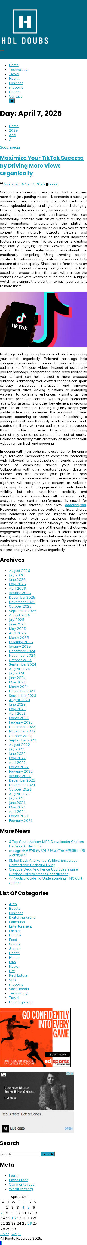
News (14, 966)
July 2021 (16, 798)
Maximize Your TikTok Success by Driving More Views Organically (42, 165)
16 (13, 1218)
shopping (16, 87)
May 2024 (17, 682)
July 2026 (16, 575)
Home (14, 65)
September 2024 (22, 664)
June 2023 (17, 704)
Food (13, 939)
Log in (14, 1175)
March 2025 (19, 637)
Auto (13, 904)
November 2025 (22, 602)
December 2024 (22, 651)
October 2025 (20, 606)
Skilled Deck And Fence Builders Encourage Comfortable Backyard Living (43, 862)
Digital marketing (22, 917)
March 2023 (19, 718)
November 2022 (22, 731)
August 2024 (19, 668)
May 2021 (17, 807)
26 (29, 1223)
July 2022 (16, 749)
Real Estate (18, 975)
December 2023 (22, 691)
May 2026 (17, 584)
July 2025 (16, 619)
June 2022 (17, 753)
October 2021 (20, 789)
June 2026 (17, 579)
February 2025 (21, 642)
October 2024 (20, 660)
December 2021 (22, 780)
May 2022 (17, 758)
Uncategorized (21, 1002)
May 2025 (17, 628)
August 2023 (19, 700)
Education (17, 921)
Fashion (15, 930)
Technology (18, 69)
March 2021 (19, 816)
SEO (12, 979)
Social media (10, 147)
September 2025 (22, 610)
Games (14, 944)
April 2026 (17, 588)
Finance (15, 91)
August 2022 (19, 744)
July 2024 (16, 673)
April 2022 (17, 762)
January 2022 (20, 776)
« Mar (4, 1234)
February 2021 (21, 820)
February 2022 (21, 771)
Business (16, 83)
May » (16, 1234)
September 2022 (22, 740)
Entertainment (20, 926)
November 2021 (22, 784)
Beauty (15, 908)
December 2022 (22, 726)
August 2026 (19, 570)
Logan (53, 184)
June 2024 (17, 677)
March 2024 (19, 686)
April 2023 (17, 713)
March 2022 (19, 767)
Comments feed (22, 1184)
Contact (15, 96)
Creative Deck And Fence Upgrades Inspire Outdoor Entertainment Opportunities (43, 871)
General (15, 948)
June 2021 (17, 802)
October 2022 (20, 735)
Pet (12, 971)
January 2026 (20, 593)
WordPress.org (21, 1189)
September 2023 (22, 695)
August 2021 (19, 793)
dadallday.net (75, 505)
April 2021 (17, 811)
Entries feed (18, 1180)
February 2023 (21, 722)
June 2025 (17, 624)
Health (14, 78)
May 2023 (17, 709)
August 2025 (19, 615)
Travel (14, 74)
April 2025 (17, 633)
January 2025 (20, 646)
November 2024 (22, 655)
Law (12, 962)
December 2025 (22, 597)
